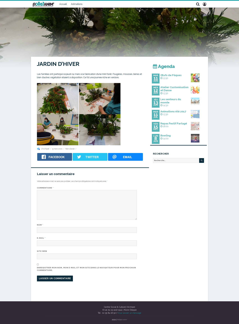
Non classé (69, 149)
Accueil (63, 4)
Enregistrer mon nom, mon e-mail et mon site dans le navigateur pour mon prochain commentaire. (86, 269)
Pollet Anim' (122, 320)
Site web (42, 251)
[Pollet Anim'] (43, 4)
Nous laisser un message (129, 313)
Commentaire (45, 188)
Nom (40, 225)
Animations (76, 4)
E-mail (41, 238)
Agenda (166, 66)
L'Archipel (45, 149)
